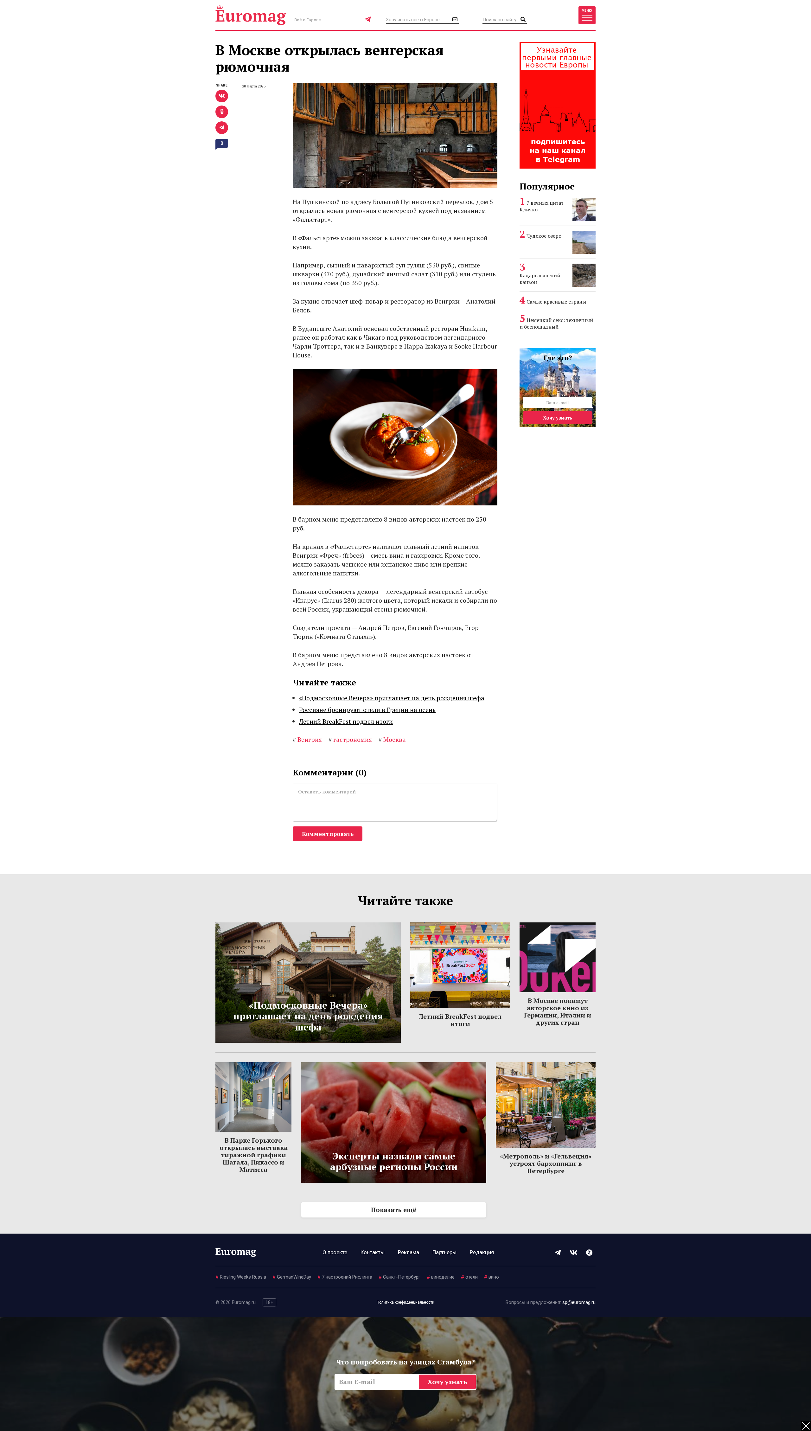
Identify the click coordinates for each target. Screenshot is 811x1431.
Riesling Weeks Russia (240, 1277)
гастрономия (350, 739)
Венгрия (307, 739)
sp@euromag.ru (579, 1302)
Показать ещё (393, 1209)
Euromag (250, 15)
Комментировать (328, 833)
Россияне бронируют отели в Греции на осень (367, 709)
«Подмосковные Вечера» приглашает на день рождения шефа (391, 698)
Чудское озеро (544, 235)
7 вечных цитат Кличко (542, 206)
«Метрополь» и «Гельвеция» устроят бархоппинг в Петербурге (545, 1163)
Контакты (373, 1252)
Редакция (482, 1252)
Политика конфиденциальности (405, 1302)
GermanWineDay (291, 1277)
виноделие (441, 1277)
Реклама (408, 1252)
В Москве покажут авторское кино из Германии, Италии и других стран (557, 1011)
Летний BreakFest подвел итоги (346, 721)
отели (469, 1277)
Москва (392, 739)
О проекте (334, 1252)
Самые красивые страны (556, 301)
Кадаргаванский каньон (540, 279)
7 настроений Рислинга (344, 1277)
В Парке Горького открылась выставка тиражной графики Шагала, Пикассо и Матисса (254, 1155)
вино (491, 1277)
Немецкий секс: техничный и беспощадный (556, 323)
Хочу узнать (557, 417)
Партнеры (444, 1252)
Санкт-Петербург (399, 1277)
